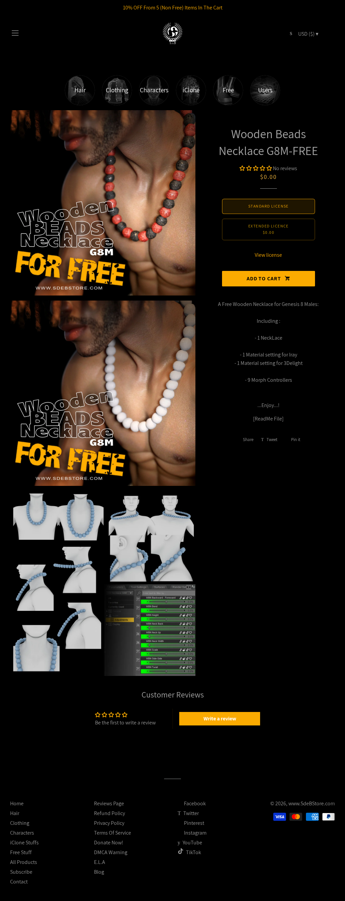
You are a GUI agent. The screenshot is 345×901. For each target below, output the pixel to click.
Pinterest (193, 823)
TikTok (193, 852)
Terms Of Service (112, 832)
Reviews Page (109, 803)
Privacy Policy (109, 823)
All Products (23, 862)
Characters (22, 832)
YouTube (192, 842)
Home (17, 803)
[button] (256, 168)
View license (268, 255)
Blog (99, 871)
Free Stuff (21, 852)
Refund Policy (109, 813)
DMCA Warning (110, 852)
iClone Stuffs (24, 842)
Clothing (19, 823)
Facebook (194, 803)
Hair (14, 813)
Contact (19, 881)
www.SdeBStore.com (311, 803)
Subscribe (21, 871)
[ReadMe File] (268, 418)
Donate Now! (108, 842)
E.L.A (99, 862)
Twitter (190, 813)
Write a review (219, 718)
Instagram (195, 832)
